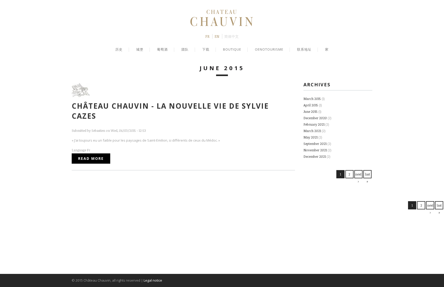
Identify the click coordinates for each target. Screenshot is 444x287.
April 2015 (310, 105)
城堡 (139, 49)
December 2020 (315, 118)
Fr (207, 36)
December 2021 (314, 156)
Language (79, 150)
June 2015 (310, 111)
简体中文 (231, 36)
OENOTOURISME (269, 49)
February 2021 (314, 124)
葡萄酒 (162, 49)
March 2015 (312, 98)
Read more (94, 158)
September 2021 (315, 143)
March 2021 (312, 130)
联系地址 (304, 49)
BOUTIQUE (232, 49)
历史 (119, 49)
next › (358, 178)
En (217, 36)
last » (367, 178)
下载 (205, 49)
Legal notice (153, 280)
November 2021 (315, 150)
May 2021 (310, 137)
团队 (185, 49)
